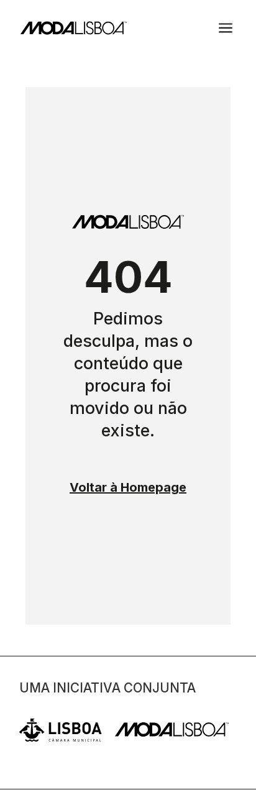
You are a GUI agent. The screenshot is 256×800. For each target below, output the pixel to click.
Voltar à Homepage (128, 487)
